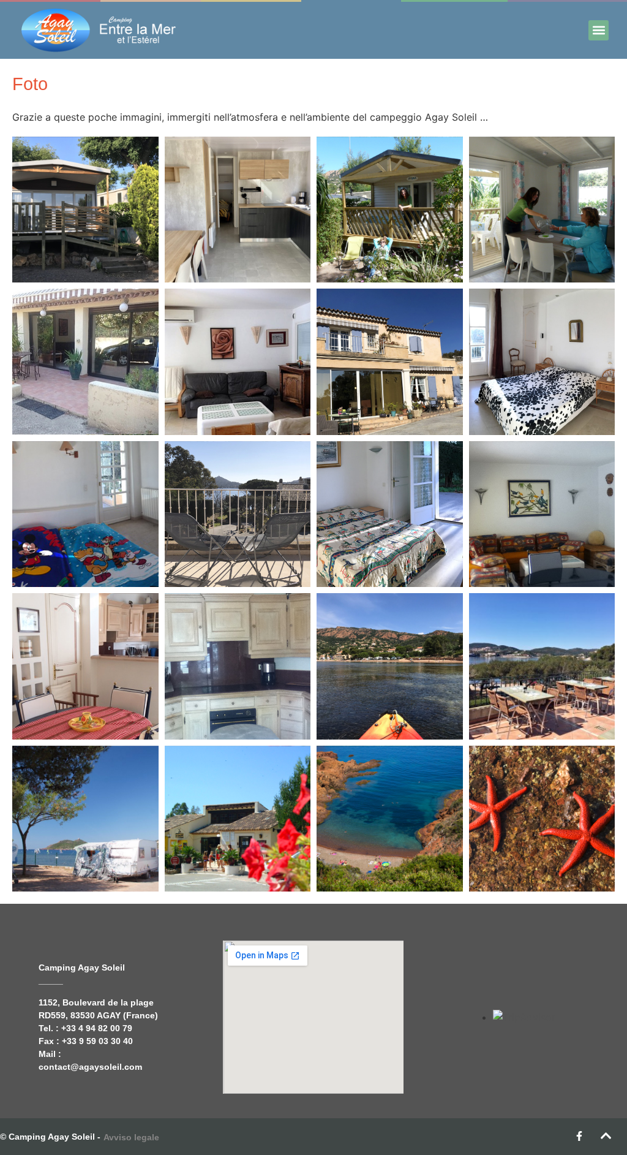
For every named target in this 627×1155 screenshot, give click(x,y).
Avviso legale (131, 1137)
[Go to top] (606, 1136)
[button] (598, 30)
